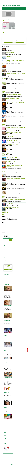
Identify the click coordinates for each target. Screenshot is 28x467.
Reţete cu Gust (5, 440)
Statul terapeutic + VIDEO (9, 110)
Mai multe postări (8, 35)
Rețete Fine (5, 443)
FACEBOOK (5, 5)
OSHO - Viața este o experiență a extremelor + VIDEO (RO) (14, 69)
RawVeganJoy (5, 441)
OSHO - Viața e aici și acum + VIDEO (10, 161)
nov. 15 (4, 253)
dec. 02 (4, 249)
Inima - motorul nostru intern (10, 203)
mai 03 (4, 258)
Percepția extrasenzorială (10, 52)
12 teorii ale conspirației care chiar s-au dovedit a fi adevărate (15, 102)
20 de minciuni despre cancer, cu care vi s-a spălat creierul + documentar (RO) (7, 349)
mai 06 (4, 257)
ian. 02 (4, 246)
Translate (9, 237)
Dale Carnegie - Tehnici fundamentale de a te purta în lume (14, 174)
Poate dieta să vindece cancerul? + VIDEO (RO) (12, 144)
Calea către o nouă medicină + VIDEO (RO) (11, 157)
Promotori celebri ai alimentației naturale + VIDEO (13, 98)
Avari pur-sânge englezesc (9, 136)
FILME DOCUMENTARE (12, 5)
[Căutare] (25, 2)
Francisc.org (5, 429)
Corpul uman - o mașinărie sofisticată (11, 140)
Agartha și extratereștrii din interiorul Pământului (13, 94)
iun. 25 (4, 254)
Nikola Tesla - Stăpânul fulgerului (11, 106)
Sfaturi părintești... (6, 419)
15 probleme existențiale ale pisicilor (11, 195)
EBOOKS (18, 5)
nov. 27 (4, 250)
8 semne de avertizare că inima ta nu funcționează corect (14, 123)
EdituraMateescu (5, 438)
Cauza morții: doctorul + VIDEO (10, 56)
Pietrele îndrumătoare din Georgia (11, 182)
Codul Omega (5, 432)
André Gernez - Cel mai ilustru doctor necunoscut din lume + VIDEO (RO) (7, 320)
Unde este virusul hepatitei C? (10, 148)
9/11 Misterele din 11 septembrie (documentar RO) (12, 207)
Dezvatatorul (5, 430)
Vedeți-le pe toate (6, 9)
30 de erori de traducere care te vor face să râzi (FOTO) (13, 90)
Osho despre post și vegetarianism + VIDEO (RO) (12, 48)
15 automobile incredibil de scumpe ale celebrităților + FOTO (14, 77)
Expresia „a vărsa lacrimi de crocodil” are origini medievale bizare (15, 199)
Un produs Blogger (14, 464)
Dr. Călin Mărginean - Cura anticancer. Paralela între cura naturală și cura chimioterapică (7, 364)
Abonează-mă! (14, 42)
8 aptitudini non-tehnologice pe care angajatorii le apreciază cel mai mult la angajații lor (8, 379)
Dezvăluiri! (5, 435)
